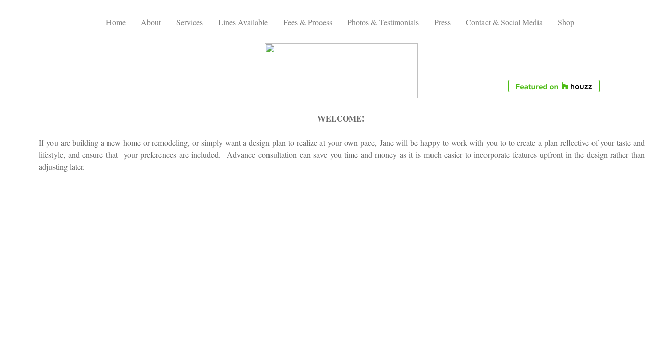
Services (189, 22)
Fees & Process (307, 22)
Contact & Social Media (504, 22)
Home (116, 22)
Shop (566, 22)
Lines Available (243, 22)
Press (442, 22)
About (151, 22)
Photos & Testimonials (383, 22)
